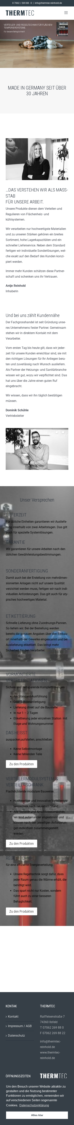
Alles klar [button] (37, 1115)
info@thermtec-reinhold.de (48, 3)
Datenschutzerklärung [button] (34, 1105)
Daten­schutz (16, 1035)
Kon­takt (13, 1016)
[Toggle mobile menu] (66, 13)
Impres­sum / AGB (20, 1026)
